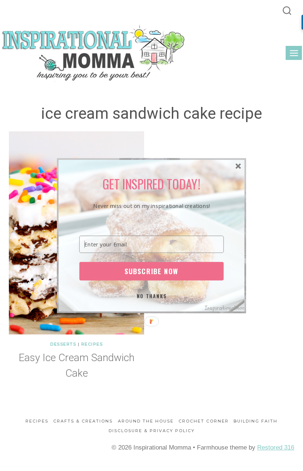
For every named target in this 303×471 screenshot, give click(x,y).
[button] (151, 184)
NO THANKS (152, 296)
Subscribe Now (151, 271)
